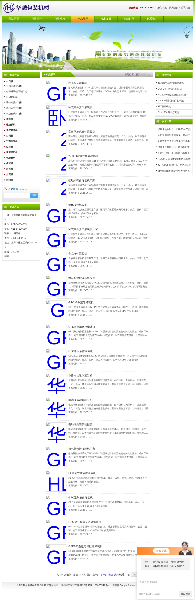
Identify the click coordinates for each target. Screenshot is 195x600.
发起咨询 (185, 594)
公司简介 (36, 18)
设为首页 (173, 7)
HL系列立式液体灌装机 (82, 473)
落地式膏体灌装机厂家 (81, 180)
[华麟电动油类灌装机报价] (56, 432)
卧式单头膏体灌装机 (80, 107)
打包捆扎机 (12, 141)
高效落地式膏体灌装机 (81, 131)
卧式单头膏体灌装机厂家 (83, 229)
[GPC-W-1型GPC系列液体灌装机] (56, 506)
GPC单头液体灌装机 (80, 351)
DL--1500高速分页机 (168, 112)
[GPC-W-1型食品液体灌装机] (56, 262)
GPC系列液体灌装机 (80, 497)
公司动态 (59, 18)
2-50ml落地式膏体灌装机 (83, 156)
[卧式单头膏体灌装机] (56, 115)
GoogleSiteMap (128, 585)
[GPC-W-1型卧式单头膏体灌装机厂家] (56, 237)
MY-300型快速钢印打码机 (171, 100)
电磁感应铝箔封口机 (16, 91)
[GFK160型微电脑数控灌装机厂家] (56, 457)
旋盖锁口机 (12, 152)
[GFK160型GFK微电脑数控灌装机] (56, 335)
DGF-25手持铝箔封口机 (170, 88)
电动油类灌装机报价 (80, 424)
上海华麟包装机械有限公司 (30, 8)
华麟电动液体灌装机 (80, 375)
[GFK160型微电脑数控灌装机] (56, 554)
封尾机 (9, 168)
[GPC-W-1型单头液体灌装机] (56, 530)
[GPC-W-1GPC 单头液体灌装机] (56, 310)
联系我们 (185, 7)
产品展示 (83, 18)
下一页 (104, 574)
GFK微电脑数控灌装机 (81, 326)
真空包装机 (12, 130)
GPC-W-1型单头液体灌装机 (84, 521)
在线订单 (129, 18)
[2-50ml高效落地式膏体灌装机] (56, 140)
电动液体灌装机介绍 (80, 399)
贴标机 (9, 146)
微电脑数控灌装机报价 (81, 278)
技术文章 (106, 18)
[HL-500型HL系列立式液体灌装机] (56, 481)
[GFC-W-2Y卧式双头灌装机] (56, 91)
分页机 (9, 174)
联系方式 (14, 75)
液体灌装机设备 (77, 204)
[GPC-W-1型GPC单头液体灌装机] (56, 359)
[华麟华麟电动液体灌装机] (56, 384)
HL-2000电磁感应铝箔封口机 (172, 94)
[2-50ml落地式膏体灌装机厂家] (56, 189)
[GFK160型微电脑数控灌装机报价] (56, 286)
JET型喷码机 (164, 106)
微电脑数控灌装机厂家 (81, 448)
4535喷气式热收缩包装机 (171, 83)
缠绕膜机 (10, 124)
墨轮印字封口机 (14, 108)
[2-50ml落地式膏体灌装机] (56, 164)
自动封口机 (12, 97)
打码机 (9, 135)
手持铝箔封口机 (14, 102)
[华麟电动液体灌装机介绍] (56, 408)
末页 (111, 574)
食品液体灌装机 (77, 253)
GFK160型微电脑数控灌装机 (85, 546)
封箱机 (9, 180)
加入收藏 (162, 7)
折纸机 (9, 163)
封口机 (9, 81)
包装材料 (10, 157)
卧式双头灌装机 (77, 82)
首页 (138, 74)
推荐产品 (166, 75)
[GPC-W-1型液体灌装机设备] (56, 213)
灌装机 (9, 119)
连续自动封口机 (14, 86)
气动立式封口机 (14, 113)
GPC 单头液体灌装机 (81, 302)
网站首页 (13, 18)
